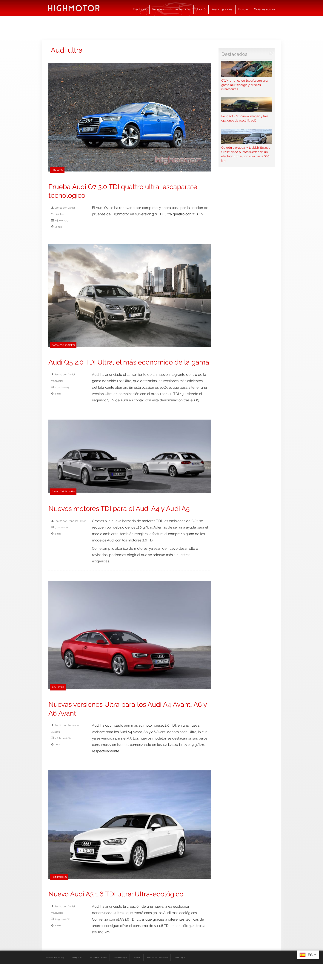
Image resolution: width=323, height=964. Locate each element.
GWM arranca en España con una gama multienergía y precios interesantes (244, 85)
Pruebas (158, 9)
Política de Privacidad (157, 957)
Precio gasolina (222, 9)
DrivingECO (76, 957)
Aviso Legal (179, 957)
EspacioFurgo (120, 957)
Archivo (137, 957)
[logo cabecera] (74, 8)
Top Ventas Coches (98, 957)
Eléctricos (140, 9)
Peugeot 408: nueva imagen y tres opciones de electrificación (244, 118)
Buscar (243, 9)
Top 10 (201, 9)
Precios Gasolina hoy (54, 957)
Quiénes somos (265, 9)
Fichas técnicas (180, 9)
